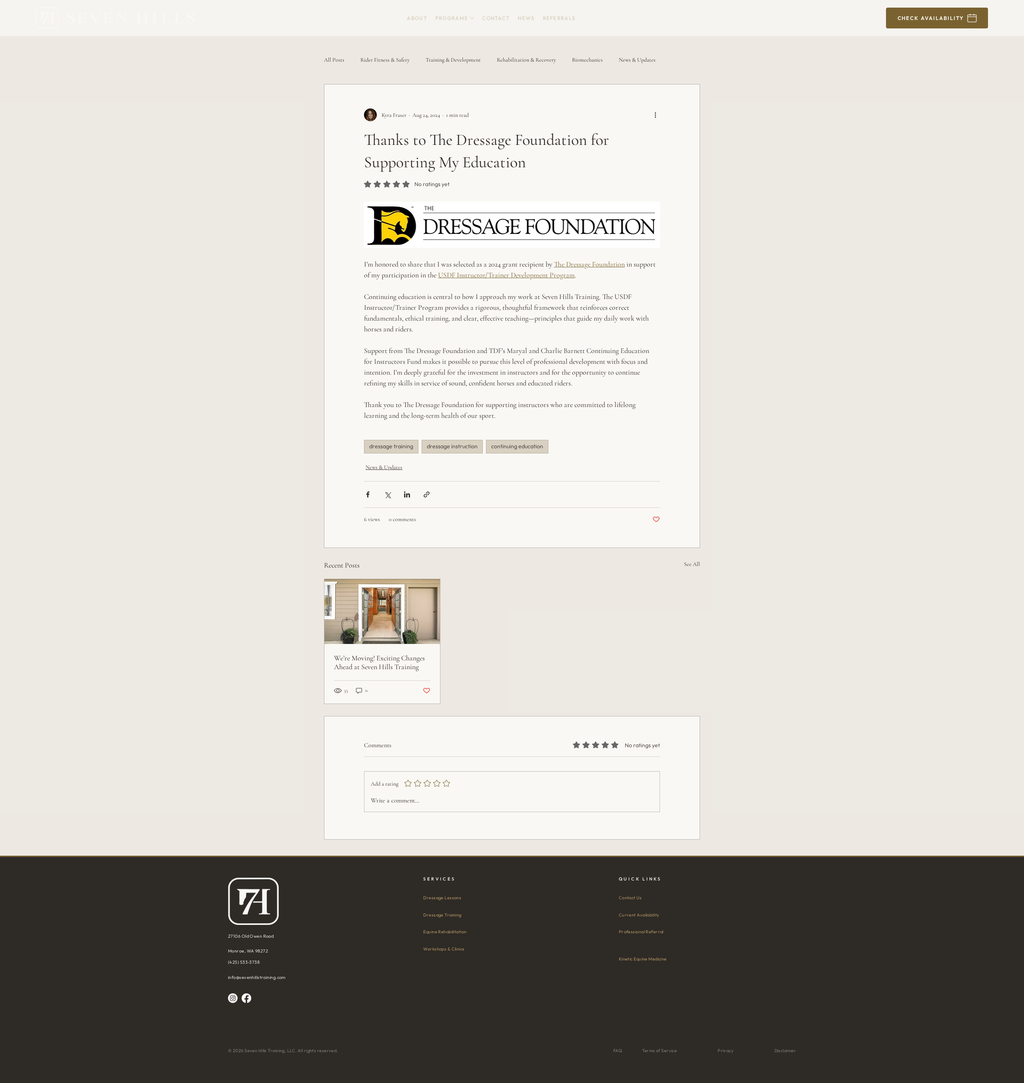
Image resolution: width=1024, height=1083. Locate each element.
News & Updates (637, 59)
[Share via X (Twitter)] (387, 494)
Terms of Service (659, 1050)
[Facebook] (246, 998)
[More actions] (655, 115)
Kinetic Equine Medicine (643, 959)
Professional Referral (641, 932)
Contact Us (630, 897)
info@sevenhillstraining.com (257, 977)
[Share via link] (426, 494)
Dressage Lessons (442, 897)
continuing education (517, 446)
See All (692, 564)
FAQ (617, 1050)
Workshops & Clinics (443, 949)
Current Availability (639, 915)
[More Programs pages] (472, 18)
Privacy (726, 1050)
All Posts (334, 59)
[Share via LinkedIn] (407, 494)
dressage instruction (452, 446)
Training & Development (453, 59)
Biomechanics (587, 59)
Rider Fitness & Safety (385, 59)
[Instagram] (233, 998)
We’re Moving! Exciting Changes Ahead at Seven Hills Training (379, 662)
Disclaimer (785, 1050)
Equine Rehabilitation (444, 932)
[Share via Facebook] (368, 494)
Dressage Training (442, 915)
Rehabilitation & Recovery (526, 59)
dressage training (391, 446)
